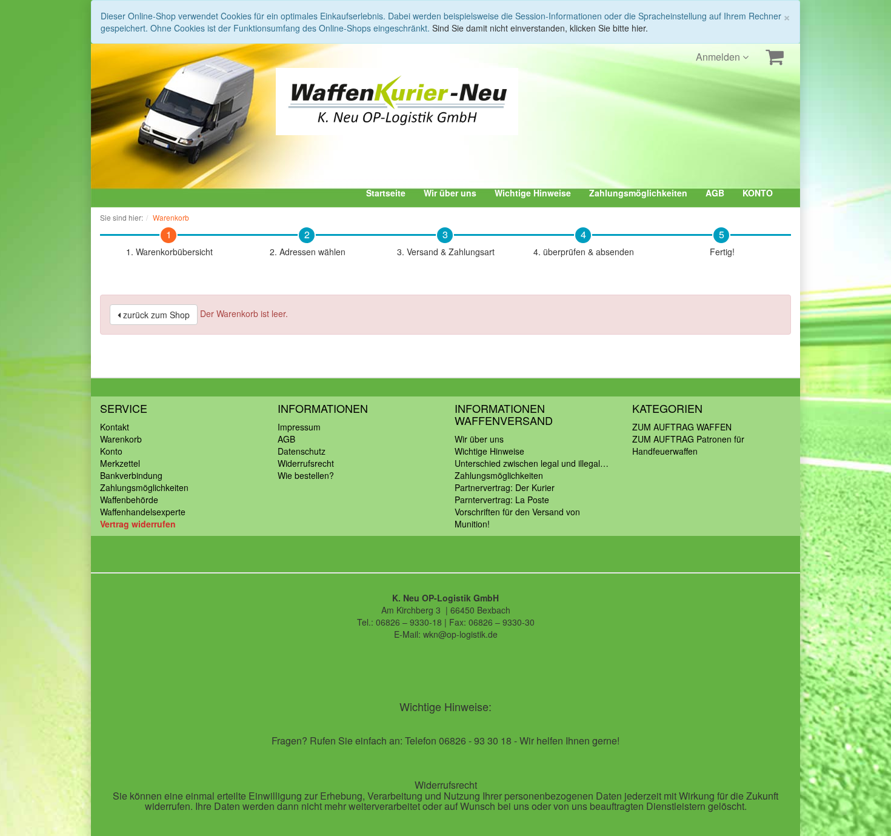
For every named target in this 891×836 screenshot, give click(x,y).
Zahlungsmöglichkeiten (638, 193)
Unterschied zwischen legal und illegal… (532, 463)
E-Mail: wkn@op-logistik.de (446, 634)
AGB (715, 193)
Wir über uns (450, 193)
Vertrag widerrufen (138, 524)
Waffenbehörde (129, 499)
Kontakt (114, 427)
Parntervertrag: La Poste (502, 499)
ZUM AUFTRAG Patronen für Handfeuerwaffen (688, 445)
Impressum (299, 427)
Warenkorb (121, 439)
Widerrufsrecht (306, 463)
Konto (111, 451)
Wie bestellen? (306, 475)
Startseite (385, 193)
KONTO (758, 193)
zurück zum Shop (155, 315)
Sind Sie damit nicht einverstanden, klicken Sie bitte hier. (540, 28)
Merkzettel (120, 463)
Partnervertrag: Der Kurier (505, 487)
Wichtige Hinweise (533, 193)
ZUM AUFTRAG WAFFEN (682, 427)
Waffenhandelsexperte (142, 512)
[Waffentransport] (327, 101)
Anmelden (719, 57)
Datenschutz (301, 451)
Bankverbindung (131, 475)
